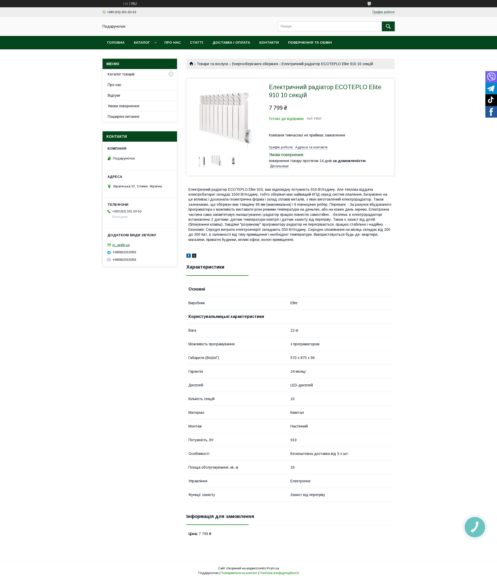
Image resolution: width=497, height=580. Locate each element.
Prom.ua (273, 568)
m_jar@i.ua (121, 245)
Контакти (269, 42)
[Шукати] (388, 26)
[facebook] (188, 256)
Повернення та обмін (310, 42)
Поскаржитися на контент (238, 573)
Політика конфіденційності (279, 573)
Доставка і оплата (231, 42)
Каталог (142, 42)
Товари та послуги (212, 64)
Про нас (172, 42)
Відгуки (114, 95)
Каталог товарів (121, 74)
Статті (196, 42)
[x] (194, 256)
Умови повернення (123, 106)
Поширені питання (123, 117)
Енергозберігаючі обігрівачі (255, 64)
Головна (116, 42)
